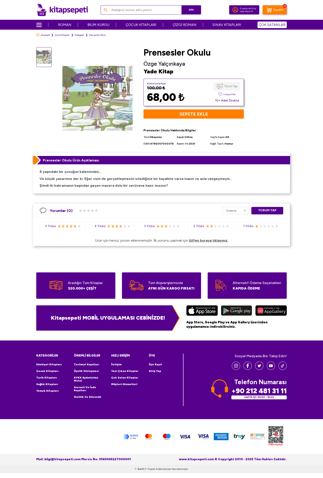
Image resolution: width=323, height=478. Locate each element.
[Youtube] (271, 369)
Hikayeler (79, 35)
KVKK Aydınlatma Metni (86, 379)
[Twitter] (259, 369)
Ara (191, 9)
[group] (97, 98)
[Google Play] (236, 311)
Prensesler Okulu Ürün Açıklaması (71, 160)
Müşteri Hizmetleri (124, 384)
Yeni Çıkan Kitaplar (124, 371)
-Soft (139, 469)
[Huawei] (271, 311)
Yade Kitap (158, 71)
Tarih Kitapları (46, 377)
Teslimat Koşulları (86, 364)
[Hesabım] (235, 9)
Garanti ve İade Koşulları (85, 389)
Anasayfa (45, 35)
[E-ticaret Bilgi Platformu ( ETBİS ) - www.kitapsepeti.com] (275, 436)
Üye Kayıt (155, 364)
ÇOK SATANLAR (272, 25)
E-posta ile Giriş (248, 8)
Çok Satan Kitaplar (124, 377)
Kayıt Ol (249, 11)
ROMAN (64, 25)
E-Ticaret (150, 469)
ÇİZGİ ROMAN (184, 25)
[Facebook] (247, 369)
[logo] (62, 9)
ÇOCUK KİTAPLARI (141, 25)
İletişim (116, 364)
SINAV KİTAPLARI (226, 25)
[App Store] (202, 311)
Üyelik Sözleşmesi (86, 371)
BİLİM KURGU (98, 25)
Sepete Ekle (194, 114)
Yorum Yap (230, 86)
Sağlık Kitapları (47, 384)
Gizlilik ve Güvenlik (87, 396)
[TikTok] (282, 369)
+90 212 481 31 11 (259, 391)
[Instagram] (236, 369)
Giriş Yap (155, 371)
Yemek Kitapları (47, 390)
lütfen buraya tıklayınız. (208, 240)
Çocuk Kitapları (62, 35)
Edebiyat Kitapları (49, 364)
